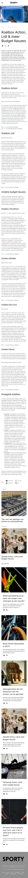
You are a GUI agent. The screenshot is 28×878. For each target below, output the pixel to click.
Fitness (8, 872)
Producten (17, 872)
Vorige (4, 489)
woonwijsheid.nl (21, 869)
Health (23, 872)
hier (4, 127)
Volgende (3, 526)
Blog (4, 872)
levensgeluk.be (14, 869)
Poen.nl (11, 866)
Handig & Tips (11, 27)
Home (3, 27)
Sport (7, 873)
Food (12, 872)
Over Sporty (20, 873)
